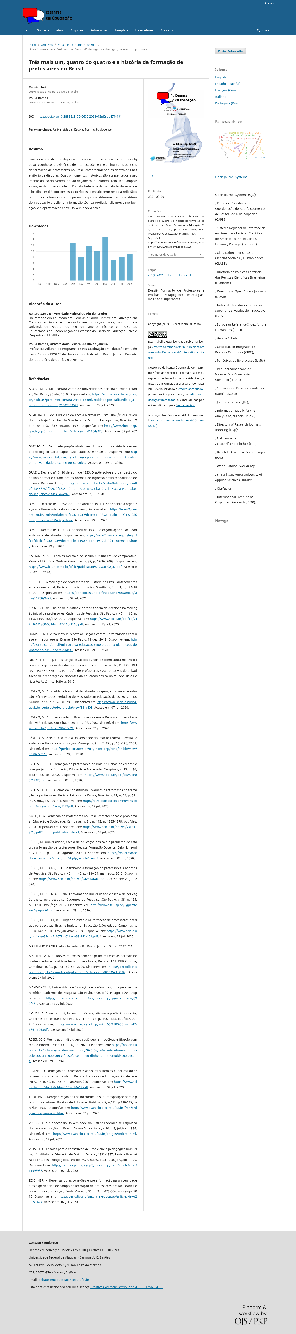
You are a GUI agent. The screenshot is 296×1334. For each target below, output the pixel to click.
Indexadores (144, 30)
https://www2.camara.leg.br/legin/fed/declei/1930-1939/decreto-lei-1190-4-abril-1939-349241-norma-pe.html (83, 540)
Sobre (42, 30)
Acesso (269, 3)
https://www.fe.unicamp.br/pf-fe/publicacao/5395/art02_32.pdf (75, 567)
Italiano (220, 97)
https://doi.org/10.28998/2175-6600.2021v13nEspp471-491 (79, 116)
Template (121, 30)
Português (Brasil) (228, 103)
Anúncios (167, 30)
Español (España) (227, 84)
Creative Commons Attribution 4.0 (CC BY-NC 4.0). (126, 1287)
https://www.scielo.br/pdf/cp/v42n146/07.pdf (72, 879)
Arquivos (77, 30)
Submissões (99, 30)
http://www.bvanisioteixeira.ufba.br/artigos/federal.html (94, 1134)
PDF (157, 176)
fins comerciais (185, 405)
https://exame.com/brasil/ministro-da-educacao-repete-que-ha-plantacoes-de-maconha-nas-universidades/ (83, 644)
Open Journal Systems (231, 177)
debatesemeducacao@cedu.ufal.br (64, 1280)
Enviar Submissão (230, 51)
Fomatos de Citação (164, 254)
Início (26, 30)
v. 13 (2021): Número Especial (77, 45)
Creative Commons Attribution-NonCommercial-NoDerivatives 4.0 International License (176, 352)
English (220, 77)
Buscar (265, 30)
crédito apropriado (191, 389)
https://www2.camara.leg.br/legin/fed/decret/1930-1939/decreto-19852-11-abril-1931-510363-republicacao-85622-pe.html (83, 514)
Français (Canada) (228, 90)
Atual (60, 30)
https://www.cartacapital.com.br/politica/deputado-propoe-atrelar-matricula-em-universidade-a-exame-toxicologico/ (83, 457)
